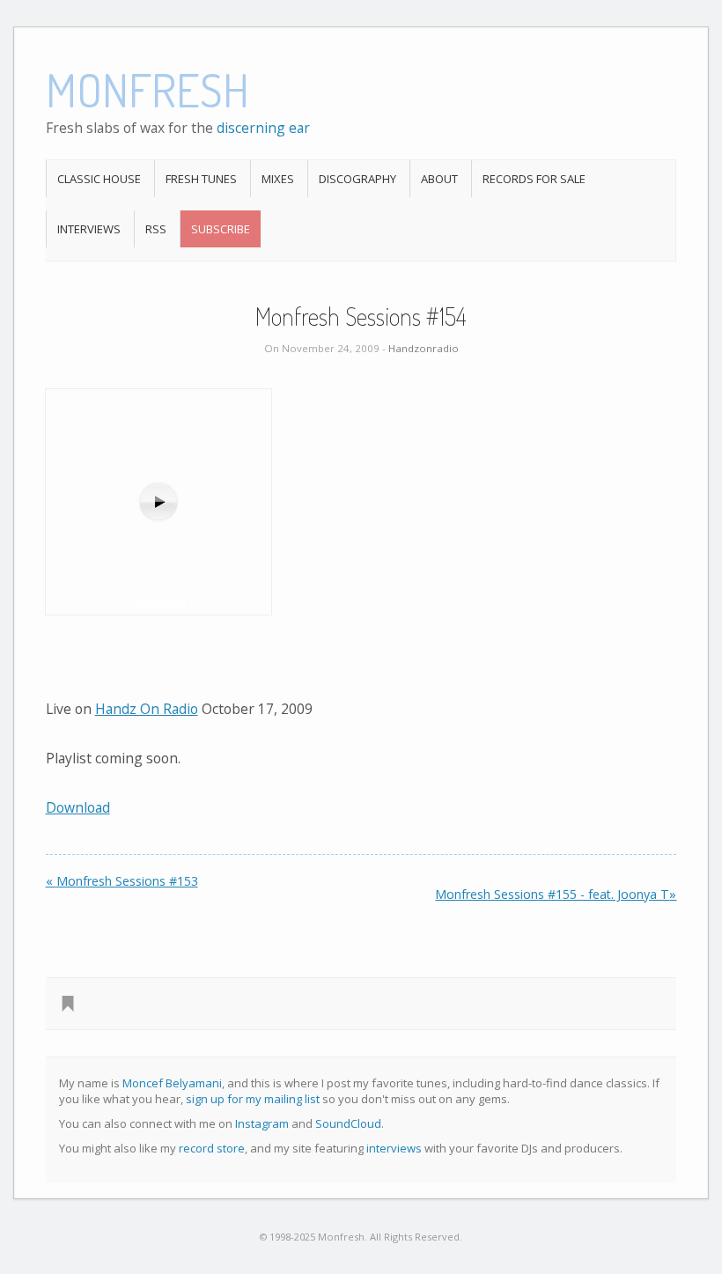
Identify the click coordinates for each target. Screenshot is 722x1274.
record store (212, 1148)
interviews (394, 1148)
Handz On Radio (146, 708)
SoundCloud (348, 1123)
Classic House (99, 179)
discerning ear (263, 127)
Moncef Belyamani (172, 1083)
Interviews (89, 229)
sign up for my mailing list (253, 1099)
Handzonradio (423, 348)
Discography (357, 179)
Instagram (262, 1123)
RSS (155, 229)
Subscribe (220, 229)
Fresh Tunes (201, 179)
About (439, 179)
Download (78, 807)
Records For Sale (534, 179)
